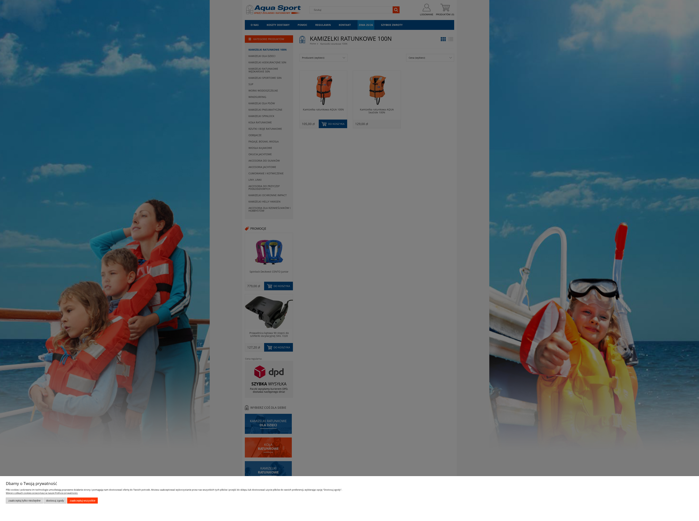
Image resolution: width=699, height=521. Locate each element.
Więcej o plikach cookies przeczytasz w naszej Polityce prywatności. (42, 493)
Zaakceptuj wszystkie (82, 500)
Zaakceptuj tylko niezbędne (24, 500)
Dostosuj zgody (55, 500)
